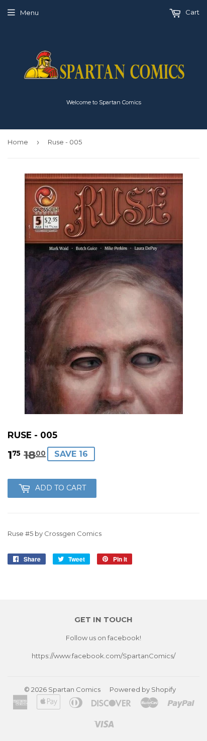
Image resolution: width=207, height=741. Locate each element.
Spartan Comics (74, 689)
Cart (191, 12)
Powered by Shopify (143, 689)
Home (18, 142)
